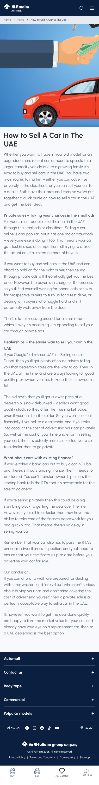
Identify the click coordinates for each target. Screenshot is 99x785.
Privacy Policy (17, 757)
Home (7, 19)
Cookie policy (67, 757)
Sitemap (85, 757)
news (21, 19)
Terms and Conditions (43, 757)
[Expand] (92, 658)
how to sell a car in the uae (49, 19)
